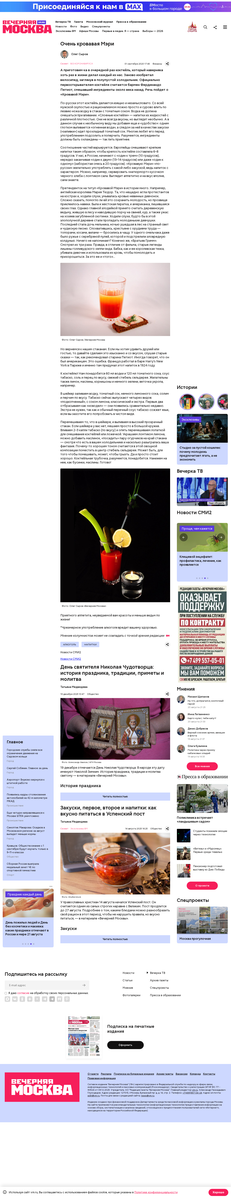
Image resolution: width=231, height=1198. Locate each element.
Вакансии (182, 1074)
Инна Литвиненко (199, 714)
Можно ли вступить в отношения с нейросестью (202, 428)
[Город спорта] (192, 27)
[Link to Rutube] (59, 999)
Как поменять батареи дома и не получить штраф (202, 537)
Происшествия (15, 805)
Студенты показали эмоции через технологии (210, 833)
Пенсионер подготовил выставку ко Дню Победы (209, 868)
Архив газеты (159, 980)
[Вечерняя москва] (42, 1087)
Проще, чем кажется (197, 529)
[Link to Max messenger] (7, 999)
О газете (93, 1074)
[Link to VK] (15, 999)
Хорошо (218, 1192)
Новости (61, 26)
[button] (9, 903)
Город (10, 761)
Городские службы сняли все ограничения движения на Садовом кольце (24, 753)
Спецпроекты (101, 26)
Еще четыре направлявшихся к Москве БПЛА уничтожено (25, 814)
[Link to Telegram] (44, 999)
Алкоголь (69, 644)
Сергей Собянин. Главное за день (27, 768)
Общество (13, 856)
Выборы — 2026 (153, 31)
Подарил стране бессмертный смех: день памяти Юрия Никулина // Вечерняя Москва (206, 401)
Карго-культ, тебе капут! (202, 718)
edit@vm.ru (94, 1095)
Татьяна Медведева (73, 687)
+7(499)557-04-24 (192, 1092)
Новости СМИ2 (70, 659)
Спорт (10, 875)
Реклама (106, 1074)
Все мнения (202, 766)
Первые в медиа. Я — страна (120, 31)
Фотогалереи (131, 995)
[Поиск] (205, 27)
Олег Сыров (64, 54)
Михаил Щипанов (198, 696)
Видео (84, 26)
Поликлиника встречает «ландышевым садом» (195, 819)
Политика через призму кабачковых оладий (201, 751)
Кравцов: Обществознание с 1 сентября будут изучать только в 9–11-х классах (27, 849)
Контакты (209, 1074)
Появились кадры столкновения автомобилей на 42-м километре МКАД (27, 798)
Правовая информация (102, 1078)
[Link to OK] (22, 999)
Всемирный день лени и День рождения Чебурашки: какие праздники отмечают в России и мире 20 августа (28, 928)
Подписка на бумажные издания (134, 1074)
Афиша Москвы (89, 31)
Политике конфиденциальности (156, 1192)
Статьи (127, 980)
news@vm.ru (147, 1095)
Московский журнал (99, 21)
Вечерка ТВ (63, 21)
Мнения (186, 689)
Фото (73, 26)
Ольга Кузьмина (198, 746)
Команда (195, 1074)
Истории (187, 387)
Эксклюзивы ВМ (65, 31)
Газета (78, 21)
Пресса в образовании (131, 21)
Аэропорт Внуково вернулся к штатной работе (25, 781)
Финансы (157, 64)
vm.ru (195, 1089)
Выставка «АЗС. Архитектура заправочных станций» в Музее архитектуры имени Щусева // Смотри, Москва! (187, 401)
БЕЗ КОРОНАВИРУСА (81, 64)
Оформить (125, 1045)
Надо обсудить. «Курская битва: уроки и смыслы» (202, 491)
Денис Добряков (198, 728)
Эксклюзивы (190, 420)
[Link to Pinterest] (67, 999)
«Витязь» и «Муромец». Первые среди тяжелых (207, 850)
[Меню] (225, 27)
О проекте (202, 885)
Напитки (90, 644)
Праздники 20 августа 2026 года (28, 903)
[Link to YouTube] (37, 999)
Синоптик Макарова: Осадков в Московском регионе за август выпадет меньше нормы (26, 831)
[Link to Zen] (29, 999)
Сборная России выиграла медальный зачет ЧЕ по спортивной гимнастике (23, 867)
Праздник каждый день (24, 894)
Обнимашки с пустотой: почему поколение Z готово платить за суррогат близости (202, 452)
